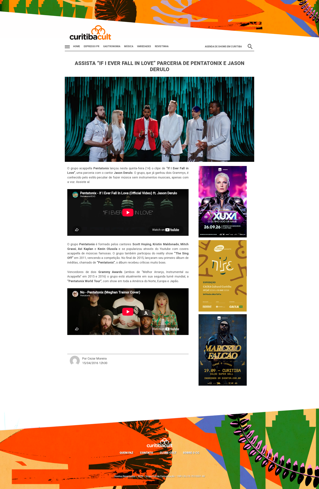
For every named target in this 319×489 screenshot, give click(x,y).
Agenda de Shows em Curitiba (223, 46)
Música (128, 46)
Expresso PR (91, 46)
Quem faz (126, 452)
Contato (146, 452)
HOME (76, 46)
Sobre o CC (191, 452)
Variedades (144, 46)
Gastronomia (111, 46)
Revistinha (161, 46)
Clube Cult (168, 452)
